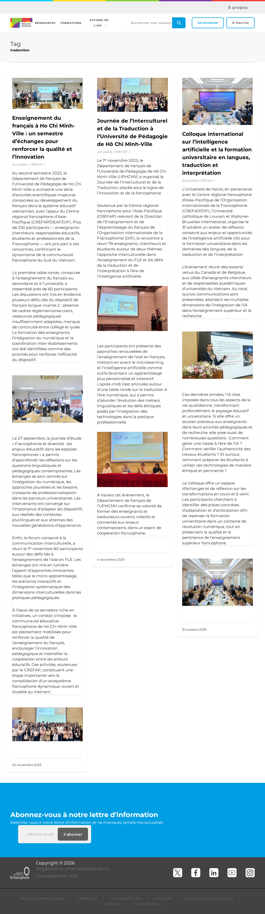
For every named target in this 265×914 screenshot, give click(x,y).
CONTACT (112, 904)
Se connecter (207, 23)
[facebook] (195, 872)
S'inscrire (240, 23)
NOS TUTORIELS (147, 904)
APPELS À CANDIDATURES (41, 898)
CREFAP (36, 164)
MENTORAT (87, 898)
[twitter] (177, 872)
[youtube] (232, 872)
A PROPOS (163, 898)
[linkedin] (213, 872)
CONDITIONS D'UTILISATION (209, 898)
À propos (238, 7)
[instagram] (250, 872)
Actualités (20, 164)
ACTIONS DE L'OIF (126, 898)
